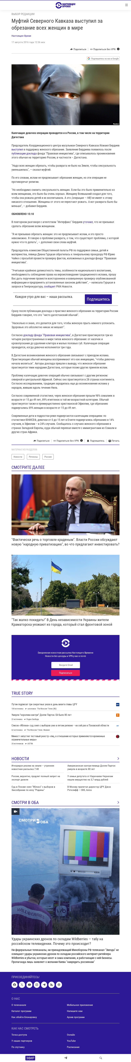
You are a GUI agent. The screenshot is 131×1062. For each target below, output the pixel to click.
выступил (18, 149)
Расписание (73, 1046)
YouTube (71, 1040)
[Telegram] (66, 1058)
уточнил (88, 222)
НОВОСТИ (20, 758)
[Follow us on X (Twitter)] (22, 985)
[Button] (78, 49)
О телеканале (19, 1004)
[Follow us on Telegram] (44, 985)
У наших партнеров (22, 1040)
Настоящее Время (21, 35)
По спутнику (18, 1046)
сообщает (50, 286)
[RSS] (51, 985)
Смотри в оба (25, 802)
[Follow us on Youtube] (29, 985)
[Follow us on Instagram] (37, 985)
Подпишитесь (98, 299)
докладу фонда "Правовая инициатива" (47, 335)
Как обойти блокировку (24, 1017)
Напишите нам (74, 1011)
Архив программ (76, 1017)
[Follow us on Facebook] (15, 985)
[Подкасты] (59, 985)
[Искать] (101, 1058)
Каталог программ (21, 1011)
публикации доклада (24, 153)
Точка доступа (19, 1034)
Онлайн (71, 1034)
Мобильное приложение (80, 1004)
